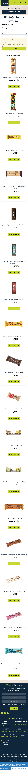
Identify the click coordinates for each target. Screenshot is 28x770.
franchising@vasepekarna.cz (9, 736)
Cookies (22, 735)
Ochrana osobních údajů (6, 742)
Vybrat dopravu (15, 8)
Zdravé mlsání (7, 24)
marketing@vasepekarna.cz (19, 731)
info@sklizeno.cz (5, 726)
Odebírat (14, 708)
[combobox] (14, 33)
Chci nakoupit (14, 48)
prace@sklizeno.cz (6, 731)
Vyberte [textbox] (3, 33)
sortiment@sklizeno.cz (21, 724)
